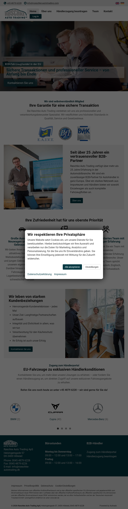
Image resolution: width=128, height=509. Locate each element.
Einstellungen (92, 267)
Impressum (60, 274)
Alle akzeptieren (72, 267)
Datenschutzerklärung (39, 274)
